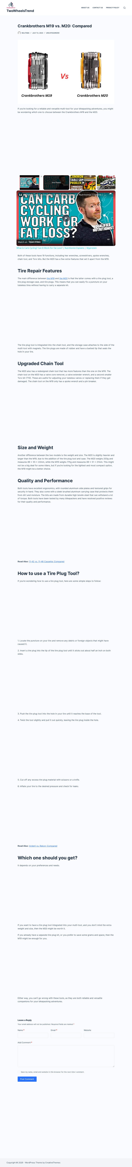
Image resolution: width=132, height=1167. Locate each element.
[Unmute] (21, 188)
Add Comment (25, 1042)
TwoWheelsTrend (20, 11)
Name (21, 1030)
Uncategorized (52, 33)
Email (54, 1030)
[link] (20, 194)
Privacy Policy (112, 8)
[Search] (124, 8)
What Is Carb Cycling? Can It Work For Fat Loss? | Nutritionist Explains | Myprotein (65, 194)
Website (87, 1030)
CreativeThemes (52, 1162)
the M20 (63, 278)
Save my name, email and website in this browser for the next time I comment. (52, 1072)
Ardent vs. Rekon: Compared (43, 846)
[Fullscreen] (41, 188)
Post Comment (27, 1079)
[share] (110, 193)
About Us (85, 8)
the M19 (51, 278)
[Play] (18, 188)
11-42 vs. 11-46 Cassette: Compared (46, 561)
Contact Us (98, 8)
